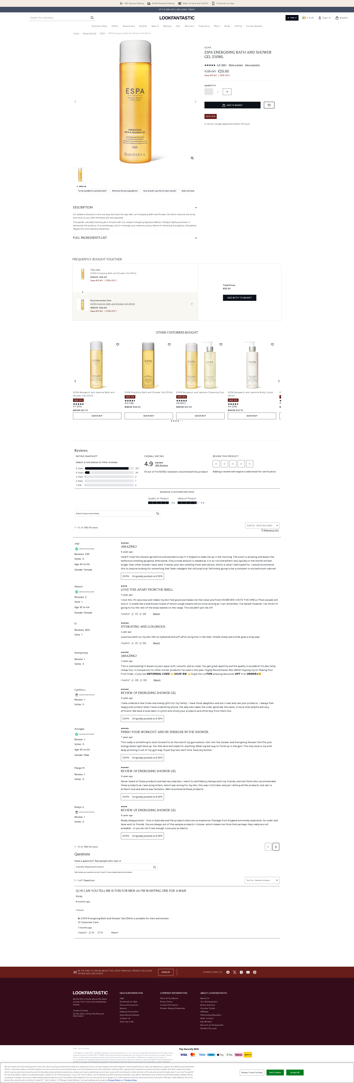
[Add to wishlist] (269, 105)
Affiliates (204, 1012)
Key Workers (206, 1022)
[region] (177, 1073)
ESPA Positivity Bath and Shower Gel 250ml (149, 392)
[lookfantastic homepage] (177, 17)
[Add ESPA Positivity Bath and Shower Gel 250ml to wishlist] (169, 344)
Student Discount (208, 1028)
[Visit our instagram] (241, 972)
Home (76, 33)
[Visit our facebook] (228, 972)
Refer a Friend (206, 1018)
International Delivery (129, 1015)
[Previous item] (75, 381)
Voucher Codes (207, 1008)
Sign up (166, 972)
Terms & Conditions (169, 998)
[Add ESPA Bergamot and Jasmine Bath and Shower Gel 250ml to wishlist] (117, 344)
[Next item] (279, 381)
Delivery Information (129, 1012)
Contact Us (125, 1018)
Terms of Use (131, 1080)
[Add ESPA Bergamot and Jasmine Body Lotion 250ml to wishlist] (272, 344)
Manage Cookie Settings (252, 1072)
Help (122, 998)
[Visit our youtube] (248, 972)
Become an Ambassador (212, 1025)
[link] (324, 18)
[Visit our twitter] (234, 972)
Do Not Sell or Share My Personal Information (88, 1015)
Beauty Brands (89, 33)
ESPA (102, 33)
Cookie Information (169, 1005)
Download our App (128, 1001)
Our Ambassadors (209, 1001)
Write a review (236, 65)
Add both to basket (239, 297)
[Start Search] (92, 18)
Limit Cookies (275, 1072)
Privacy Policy (166, 1001)
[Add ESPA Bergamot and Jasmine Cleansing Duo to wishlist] (221, 344)
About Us (204, 998)
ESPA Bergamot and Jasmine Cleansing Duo (200, 392)
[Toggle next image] (195, 101)
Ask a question (252, 65)
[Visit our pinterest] (254, 972)
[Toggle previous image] (75, 101)
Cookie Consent (80, 1011)
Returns (123, 1008)
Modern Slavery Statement (172, 1008)
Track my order (127, 1022)
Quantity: (210, 85)
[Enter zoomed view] (192, 158)
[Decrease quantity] (208, 91)
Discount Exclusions (129, 1005)
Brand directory (207, 1005)
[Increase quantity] (227, 91)
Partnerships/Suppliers (210, 1015)
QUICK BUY (97, 416)
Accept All (294, 1072)
